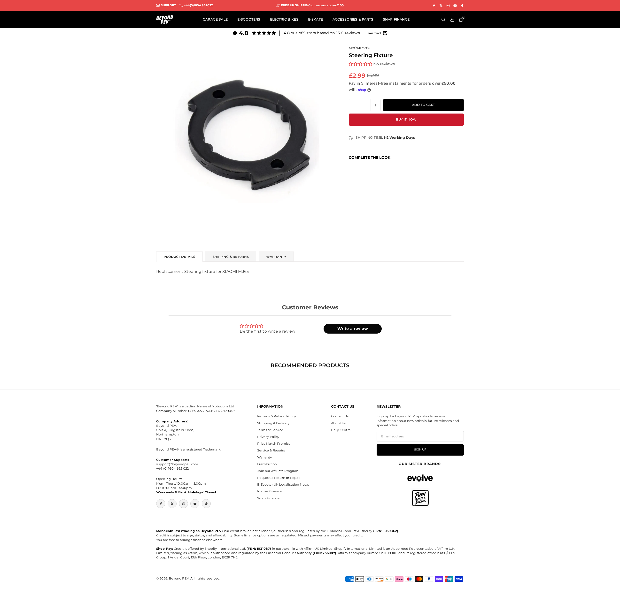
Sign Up (420, 449)
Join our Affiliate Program (277, 471)
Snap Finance (268, 498)
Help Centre (341, 430)
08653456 (196, 411)
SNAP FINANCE (396, 19)
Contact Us (340, 416)
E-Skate (315, 19)
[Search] (443, 20)
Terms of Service (270, 430)
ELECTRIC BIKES (284, 19)
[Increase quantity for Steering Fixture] (375, 105)
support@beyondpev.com (177, 464)
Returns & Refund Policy (276, 416)
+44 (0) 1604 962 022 (172, 468)
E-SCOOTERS (248, 19)
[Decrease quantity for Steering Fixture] (354, 105)
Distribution (267, 464)
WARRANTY (276, 257)
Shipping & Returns (231, 257)
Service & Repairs (271, 450)
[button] (360, 63)
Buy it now (406, 119)
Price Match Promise (273, 443)
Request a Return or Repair (279, 478)
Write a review (352, 328)
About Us (338, 423)
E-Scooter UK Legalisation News (283, 484)
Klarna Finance (269, 491)
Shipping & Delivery (273, 423)
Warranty (264, 457)
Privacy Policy (268, 437)
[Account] (452, 20)
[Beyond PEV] (164, 19)
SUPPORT (168, 5)
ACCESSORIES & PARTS (353, 19)
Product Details (179, 257)
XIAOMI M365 (359, 48)
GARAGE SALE (215, 19)
